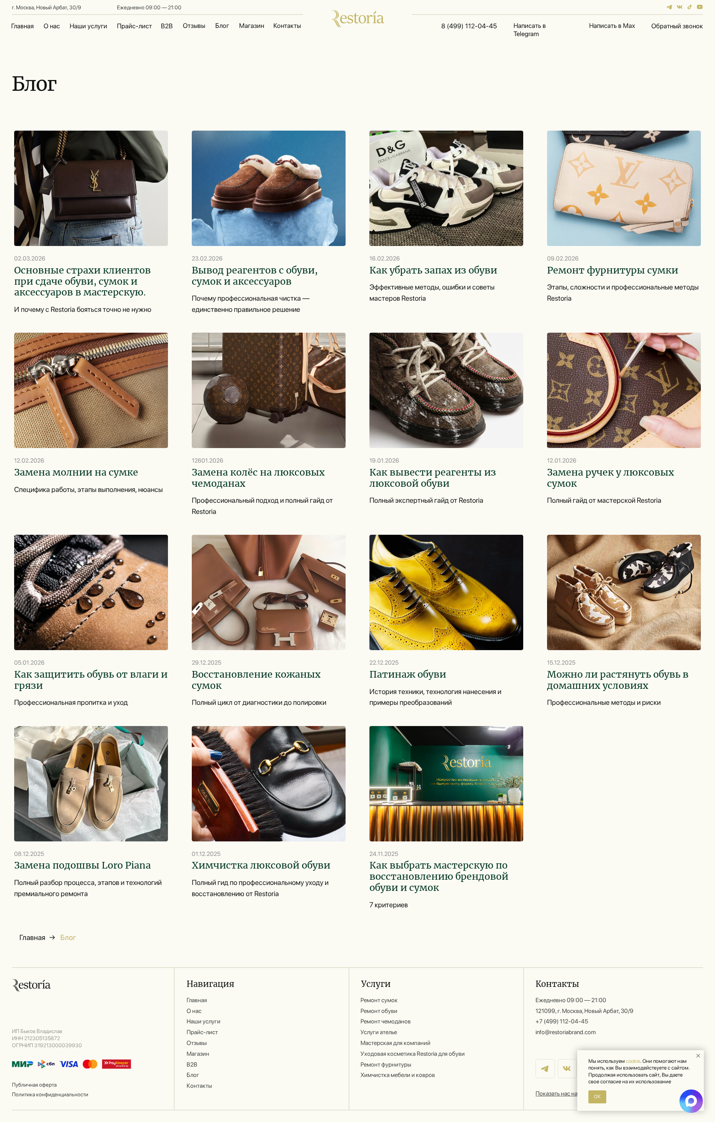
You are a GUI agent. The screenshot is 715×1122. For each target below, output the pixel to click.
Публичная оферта (34, 1084)
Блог (222, 25)
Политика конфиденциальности (50, 1094)
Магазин (251, 25)
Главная (22, 26)
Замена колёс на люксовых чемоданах (258, 477)
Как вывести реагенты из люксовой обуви (432, 477)
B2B (167, 26)
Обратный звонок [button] (677, 26)
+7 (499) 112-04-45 (562, 1021)
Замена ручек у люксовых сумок (610, 477)
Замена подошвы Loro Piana (82, 865)
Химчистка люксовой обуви (261, 865)
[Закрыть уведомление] (698, 1055)
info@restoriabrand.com (566, 1032)
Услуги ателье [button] (378, 1032)
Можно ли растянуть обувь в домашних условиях (618, 679)
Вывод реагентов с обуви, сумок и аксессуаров (255, 275)
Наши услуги (88, 26)
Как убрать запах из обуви (433, 270)
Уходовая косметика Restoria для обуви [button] (412, 1053)
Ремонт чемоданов (385, 1021)
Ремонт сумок (379, 1000)
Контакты (287, 25)
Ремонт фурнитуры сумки (612, 270)
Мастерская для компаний (395, 1042)
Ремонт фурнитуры (385, 1064)
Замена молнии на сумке (76, 472)
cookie (633, 1061)
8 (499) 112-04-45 (469, 26)
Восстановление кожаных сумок (256, 679)
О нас (52, 26)
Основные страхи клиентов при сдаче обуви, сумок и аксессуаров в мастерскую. (82, 281)
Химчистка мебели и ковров (397, 1074)
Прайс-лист (134, 26)
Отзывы (194, 25)
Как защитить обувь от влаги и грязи (91, 679)
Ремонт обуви (378, 1010)
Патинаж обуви (407, 674)
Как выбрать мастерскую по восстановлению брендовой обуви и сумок (438, 876)
